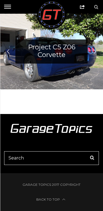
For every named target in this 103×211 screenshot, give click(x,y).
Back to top (48, 199)
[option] (51, 51)
